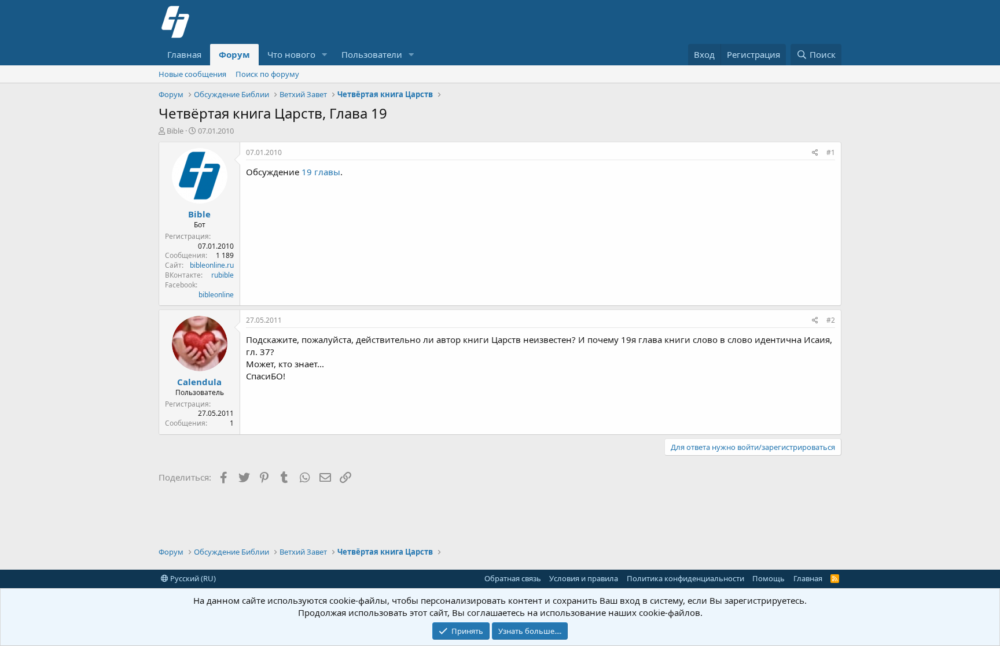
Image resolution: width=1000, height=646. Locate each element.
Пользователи (371, 54)
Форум (234, 54)
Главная (184, 54)
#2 (830, 320)
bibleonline (216, 295)
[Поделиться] (815, 153)
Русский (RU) (192, 578)
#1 (830, 152)
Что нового (291, 54)
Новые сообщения (192, 74)
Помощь (768, 578)
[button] (325, 54)
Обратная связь (512, 578)
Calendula (199, 381)
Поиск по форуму (267, 74)
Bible (175, 130)
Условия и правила (583, 578)
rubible (222, 275)
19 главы (321, 172)
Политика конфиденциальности (685, 578)
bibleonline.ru (212, 265)
